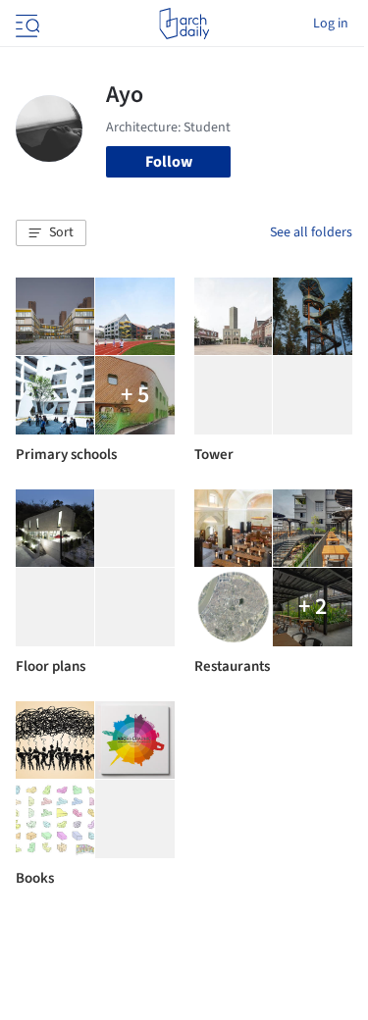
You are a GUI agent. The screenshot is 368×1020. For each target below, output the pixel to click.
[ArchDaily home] (184, 23)
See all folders (311, 232)
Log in (330, 23)
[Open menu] (25, 23)
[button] (51, 233)
